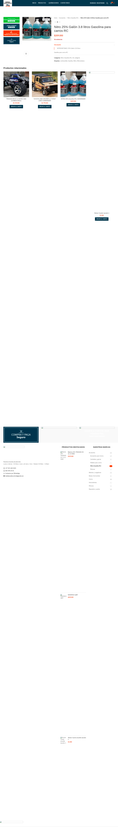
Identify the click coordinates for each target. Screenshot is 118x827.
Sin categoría (76, 58)
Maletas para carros (96, 462)
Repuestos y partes (94, 489)
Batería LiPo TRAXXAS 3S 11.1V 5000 (75, 453)
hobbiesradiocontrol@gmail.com (14, 476)
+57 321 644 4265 (10, 468)
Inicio (55, 18)
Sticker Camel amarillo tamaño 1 (77, 738)
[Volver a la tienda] (57, 22)
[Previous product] (55, 22)
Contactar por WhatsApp (12, 473)
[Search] (107, 3)
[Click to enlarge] (26, 53)
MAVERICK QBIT (73, 595)
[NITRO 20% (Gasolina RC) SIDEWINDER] (73, 84)
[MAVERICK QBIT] (63, 664)
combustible (63, 61)
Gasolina (70, 61)
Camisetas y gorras (95, 459)
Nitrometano (81, 61)
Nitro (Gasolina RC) (72, 18)
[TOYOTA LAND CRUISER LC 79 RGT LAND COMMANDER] (45, 84)
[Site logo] (7, 3)
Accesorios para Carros (96, 456)
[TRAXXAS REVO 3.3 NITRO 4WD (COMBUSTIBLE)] (16, 84)
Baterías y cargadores (95, 472)
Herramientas (93, 482)
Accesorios (62, 18)
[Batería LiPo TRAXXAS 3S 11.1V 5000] (63, 521)
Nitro (75, 61)
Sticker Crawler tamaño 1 (101, 213)
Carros (91, 479)
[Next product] (60, 22)
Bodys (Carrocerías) (94, 476)
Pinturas (92, 469)
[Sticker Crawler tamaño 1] (102, 141)
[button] (16, 106)
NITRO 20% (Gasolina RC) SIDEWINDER (73, 99)
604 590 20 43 (9, 471)
